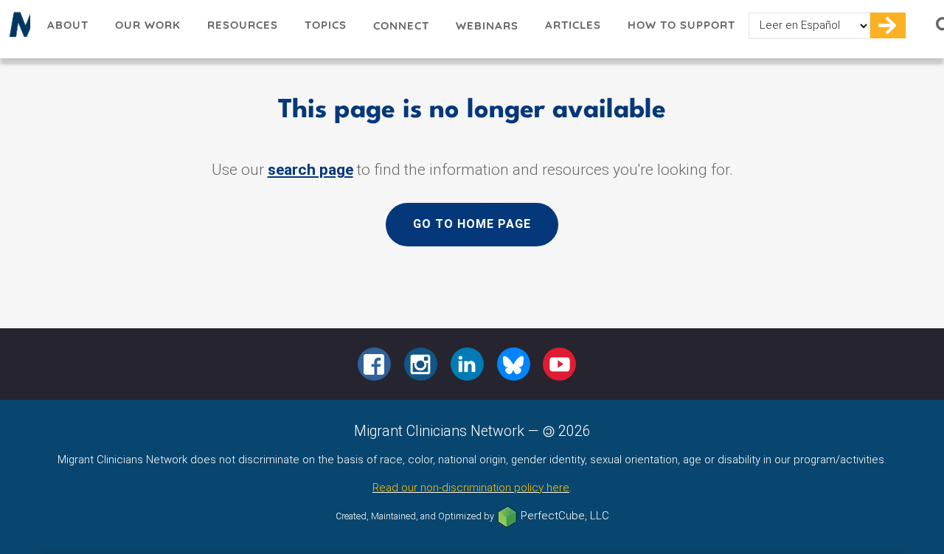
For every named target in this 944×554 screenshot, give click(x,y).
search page (310, 170)
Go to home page (472, 224)
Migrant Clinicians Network (17, 29)
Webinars (487, 25)
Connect (401, 25)
